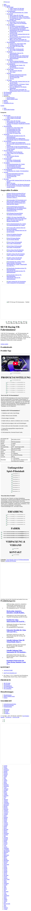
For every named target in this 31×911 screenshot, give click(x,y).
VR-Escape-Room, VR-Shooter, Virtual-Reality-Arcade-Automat (19, 85)
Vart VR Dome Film (14, 77)
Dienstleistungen (11, 97)
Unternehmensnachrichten (10, 704)
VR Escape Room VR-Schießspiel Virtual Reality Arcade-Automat (20, 37)
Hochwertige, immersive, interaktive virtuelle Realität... (16, 611)
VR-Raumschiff (10, 47)
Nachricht (6, 95)
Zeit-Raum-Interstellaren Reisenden (18, 74)
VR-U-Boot (12, 72)
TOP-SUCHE (15, 717)
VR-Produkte (7, 5)
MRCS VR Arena (11, 183)
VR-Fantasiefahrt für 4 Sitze (16, 45)
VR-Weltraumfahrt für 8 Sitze (14, 130)
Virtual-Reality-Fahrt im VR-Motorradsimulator (16, 53)
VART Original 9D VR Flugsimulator (19, 62)
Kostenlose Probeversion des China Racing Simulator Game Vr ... (16, 662)
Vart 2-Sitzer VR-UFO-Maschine (17, 22)
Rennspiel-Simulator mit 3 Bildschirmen (19, 55)
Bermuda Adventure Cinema (16, 76)
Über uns (6, 101)
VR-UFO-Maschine (11, 20)
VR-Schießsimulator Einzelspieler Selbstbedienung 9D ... (15, 210)
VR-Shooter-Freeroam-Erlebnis (17, 26)
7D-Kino (12, 78)
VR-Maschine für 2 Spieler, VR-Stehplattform (18, 171)
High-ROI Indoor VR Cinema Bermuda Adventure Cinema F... (16, 197)
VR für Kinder (10, 69)
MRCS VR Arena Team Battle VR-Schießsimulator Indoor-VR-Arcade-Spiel (19, 40)
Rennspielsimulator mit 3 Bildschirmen (16, 138)
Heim (5, 4)
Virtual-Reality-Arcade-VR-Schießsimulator (16, 32)
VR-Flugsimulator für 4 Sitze (13, 129)
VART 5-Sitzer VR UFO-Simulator (18, 23)
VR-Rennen (9, 51)
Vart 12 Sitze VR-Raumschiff (17, 50)
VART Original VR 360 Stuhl (17, 8)
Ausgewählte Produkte (9, 109)
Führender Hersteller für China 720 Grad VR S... (16, 630)
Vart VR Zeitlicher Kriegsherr (17, 61)
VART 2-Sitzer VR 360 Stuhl (17, 9)
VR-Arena (9, 80)
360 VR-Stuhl (10, 7)
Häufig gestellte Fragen (12, 99)
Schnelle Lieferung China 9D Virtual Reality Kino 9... (15, 641)
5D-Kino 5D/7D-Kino (10, 561)
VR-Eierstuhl (10, 13)
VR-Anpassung (7, 93)
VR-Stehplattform (11, 64)
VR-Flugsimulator (11, 11)
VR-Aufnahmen (10, 24)
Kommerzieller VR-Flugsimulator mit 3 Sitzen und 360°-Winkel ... (16, 203)
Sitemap (2, 717)
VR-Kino (9, 73)
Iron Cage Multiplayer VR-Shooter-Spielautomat (18, 184)
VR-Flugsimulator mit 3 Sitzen (14, 165)
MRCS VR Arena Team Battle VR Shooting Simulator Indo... (15, 220)
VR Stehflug (10, 59)
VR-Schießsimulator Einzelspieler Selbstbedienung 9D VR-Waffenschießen (19, 29)
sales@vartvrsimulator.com (10, 673)
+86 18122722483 (8, 670)
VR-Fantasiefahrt (11, 42)
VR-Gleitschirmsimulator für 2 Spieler (19, 12)
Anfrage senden (4, 344)
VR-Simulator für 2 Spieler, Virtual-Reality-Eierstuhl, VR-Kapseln (20, 18)
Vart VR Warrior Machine (16, 70)
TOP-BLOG (8, 717)
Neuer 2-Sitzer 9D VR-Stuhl (16, 15)
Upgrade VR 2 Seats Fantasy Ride (18, 43)
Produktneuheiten (8, 706)
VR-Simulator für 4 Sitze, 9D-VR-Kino (19, 16)
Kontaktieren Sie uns (9, 103)
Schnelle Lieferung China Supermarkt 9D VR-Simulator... (16, 651)
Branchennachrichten (9, 705)
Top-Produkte (25, 716)
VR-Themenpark (8, 92)
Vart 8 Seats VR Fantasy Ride (17, 46)
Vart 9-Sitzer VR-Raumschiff (16, 49)
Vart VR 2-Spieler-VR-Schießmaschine (19, 27)
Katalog (5, 100)
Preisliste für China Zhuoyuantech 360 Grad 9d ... (16, 620)
